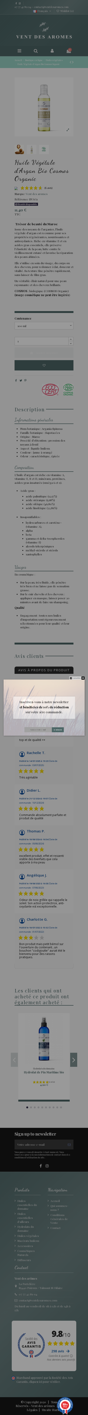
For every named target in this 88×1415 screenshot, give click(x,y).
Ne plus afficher (77, 678)
